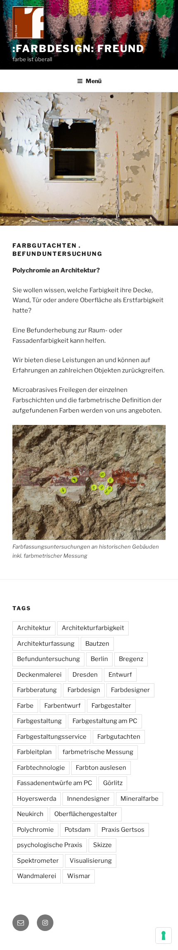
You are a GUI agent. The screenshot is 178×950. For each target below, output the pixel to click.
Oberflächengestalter (85, 814)
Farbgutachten (118, 736)
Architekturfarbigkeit (93, 628)
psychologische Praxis (49, 845)
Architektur (34, 628)
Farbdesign (83, 690)
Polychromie (35, 829)
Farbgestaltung (39, 721)
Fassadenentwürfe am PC (54, 783)
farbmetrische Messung (98, 752)
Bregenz (131, 659)
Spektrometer (38, 860)
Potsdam (78, 829)
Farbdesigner (130, 690)
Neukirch (30, 814)
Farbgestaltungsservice (52, 736)
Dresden (85, 674)
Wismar (78, 876)
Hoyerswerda (36, 798)
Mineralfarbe (139, 798)
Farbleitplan (34, 752)
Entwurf (120, 674)
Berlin (99, 659)
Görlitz (113, 783)
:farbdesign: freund (78, 49)
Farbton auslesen (101, 767)
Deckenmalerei (39, 674)
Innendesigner (88, 798)
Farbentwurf (62, 705)
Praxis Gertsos (122, 829)
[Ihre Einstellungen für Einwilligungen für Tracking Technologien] (163, 935)
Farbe (25, 705)
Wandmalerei (36, 876)
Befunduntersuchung (48, 659)
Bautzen (97, 643)
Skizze (102, 845)
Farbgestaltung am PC (104, 721)
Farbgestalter (111, 705)
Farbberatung (37, 690)
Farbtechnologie (41, 767)
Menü (93, 80)
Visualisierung (91, 860)
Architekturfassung (46, 643)
